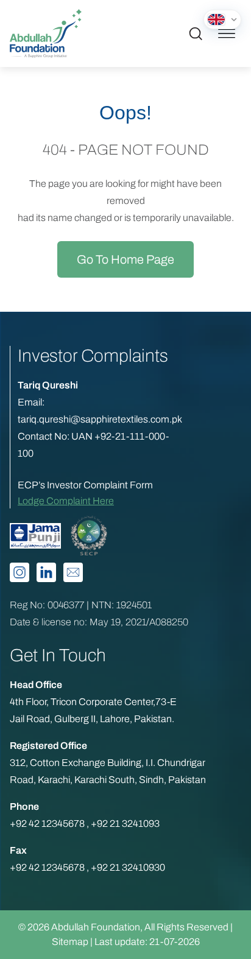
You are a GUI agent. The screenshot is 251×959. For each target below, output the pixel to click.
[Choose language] (222, 19)
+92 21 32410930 (128, 867)
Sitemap (70, 941)
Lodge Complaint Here (66, 501)
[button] (195, 33)
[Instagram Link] (19, 572)
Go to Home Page (125, 259)
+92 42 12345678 (48, 823)
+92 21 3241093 (125, 823)
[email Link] (73, 572)
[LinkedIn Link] (46, 572)
